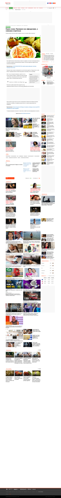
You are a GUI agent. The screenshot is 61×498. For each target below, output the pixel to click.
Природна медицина (18, 9)
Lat (53, 3)
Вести (6, 9)
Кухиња (17, 491)
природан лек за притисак (13, 157)
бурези (19, 157)
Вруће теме (8, 160)
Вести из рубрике (8, 368)
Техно (29, 491)
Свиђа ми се (27, 178)
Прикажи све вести (45, 61)
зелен (7, 157)
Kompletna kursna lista (51, 275)
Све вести (43, 114)
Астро (53, 80)
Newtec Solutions (50, 496)
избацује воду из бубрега (24, 157)
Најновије (43, 53)
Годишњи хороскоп (49, 80)
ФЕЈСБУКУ (28, 113)
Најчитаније (47, 53)
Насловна (7, 491)
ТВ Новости (33, 491)
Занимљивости (26, 491)
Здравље (10, 491)
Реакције (51, 53)
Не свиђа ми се (36, 178)
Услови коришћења (40, 491)
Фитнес (13, 9)
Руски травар (23, 9)
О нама (36, 491)
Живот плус (13, 491)
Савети (10, 9)
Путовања (19, 491)
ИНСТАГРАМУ (23, 113)
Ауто (30, 491)
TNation (54, 496)
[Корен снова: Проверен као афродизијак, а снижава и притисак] (23, 47)
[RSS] (54, 114)
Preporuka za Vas (8, 181)
